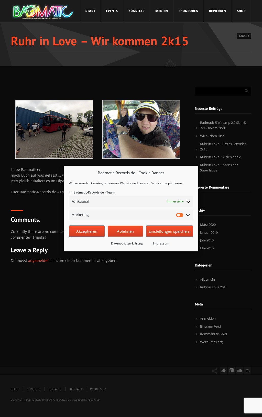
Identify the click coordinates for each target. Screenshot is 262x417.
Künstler (136, 11)
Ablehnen (125, 231)
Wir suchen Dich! (212, 136)
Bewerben (217, 11)
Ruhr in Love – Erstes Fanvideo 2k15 (223, 146)
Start (90, 11)
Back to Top (247, 15)
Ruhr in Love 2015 (213, 287)
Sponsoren (188, 11)
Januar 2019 (209, 232)
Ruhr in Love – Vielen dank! (220, 157)
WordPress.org (211, 342)
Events (112, 11)
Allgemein (207, 279)
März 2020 (208, 224)
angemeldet (38, 260)
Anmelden (208, 318)
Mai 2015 (207, 248)
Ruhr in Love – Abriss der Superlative (219, 167)
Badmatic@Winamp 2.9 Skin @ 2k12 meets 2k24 (223, 125)
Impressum (161, 243)
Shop (241, 11)
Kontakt (75, 389)
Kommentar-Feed (213, 334)
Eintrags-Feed (210, 326)
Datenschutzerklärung (127, 243)
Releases (55, 389)
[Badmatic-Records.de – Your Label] (43, 13)
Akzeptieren (86, 231)
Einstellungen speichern (169, 231)
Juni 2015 (207, 240)
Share (244, 36)
